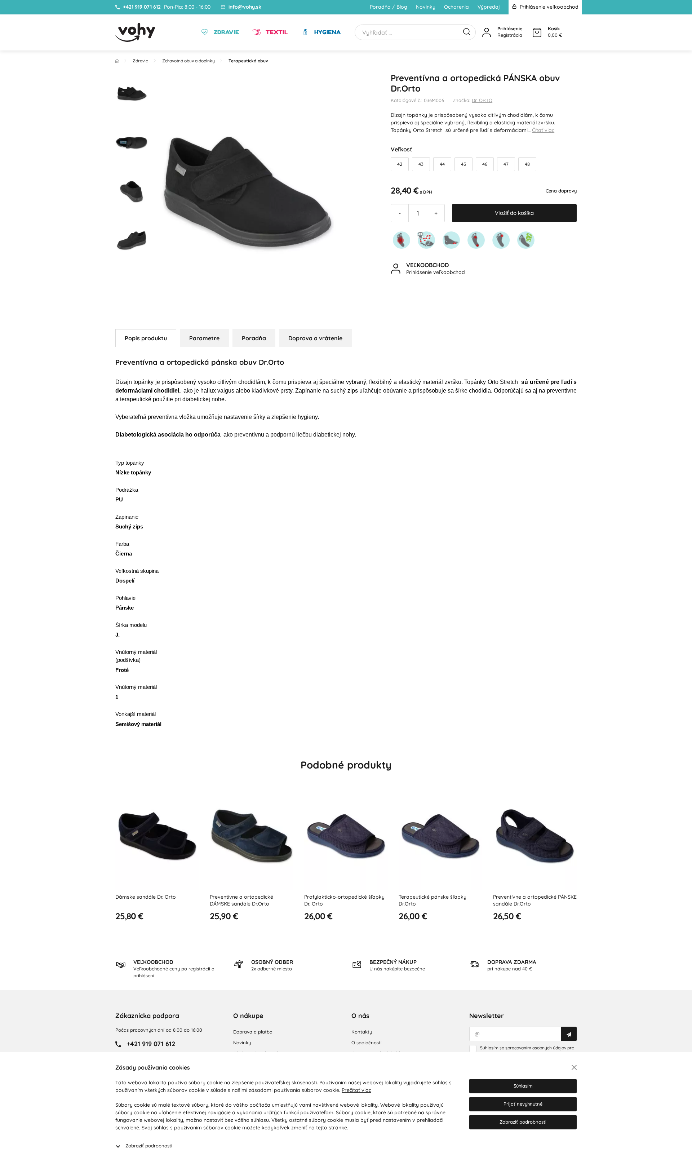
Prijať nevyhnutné (523, 1104)
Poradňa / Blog (388, 7)
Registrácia (509, 35)
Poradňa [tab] (254, 338)
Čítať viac (543, 130)
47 (506, 164)
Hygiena (326, 32)
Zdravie (225, 32)
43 (420, 164)
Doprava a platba (252, 1032)
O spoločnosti (366, 1042)
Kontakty (361, 1032)
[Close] (574, 1067)
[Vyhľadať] (466, 31)
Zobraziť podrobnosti (148, 1145)
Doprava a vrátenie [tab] (315, 338)
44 (442, 164)
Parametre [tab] (204, 338)
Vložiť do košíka (514, 212)
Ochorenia (456, 7)
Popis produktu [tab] (146, 338)
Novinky (425, 7)
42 (399, 164)
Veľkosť (401, 149)
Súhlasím (523, 1086)
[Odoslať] (569, 1034)
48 (527, 164)
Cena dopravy (561, 191)
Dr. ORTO (482, 100)
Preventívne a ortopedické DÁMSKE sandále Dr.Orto (241, 900)
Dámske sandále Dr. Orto (145, 897)
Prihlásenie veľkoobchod (548, 7)
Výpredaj (489, 7)
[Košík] (537, 32)
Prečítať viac (356, 1090)
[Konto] (486, 32)
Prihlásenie (510, 28)
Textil (276, 32)
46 (484, 164)
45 (463, 164)
